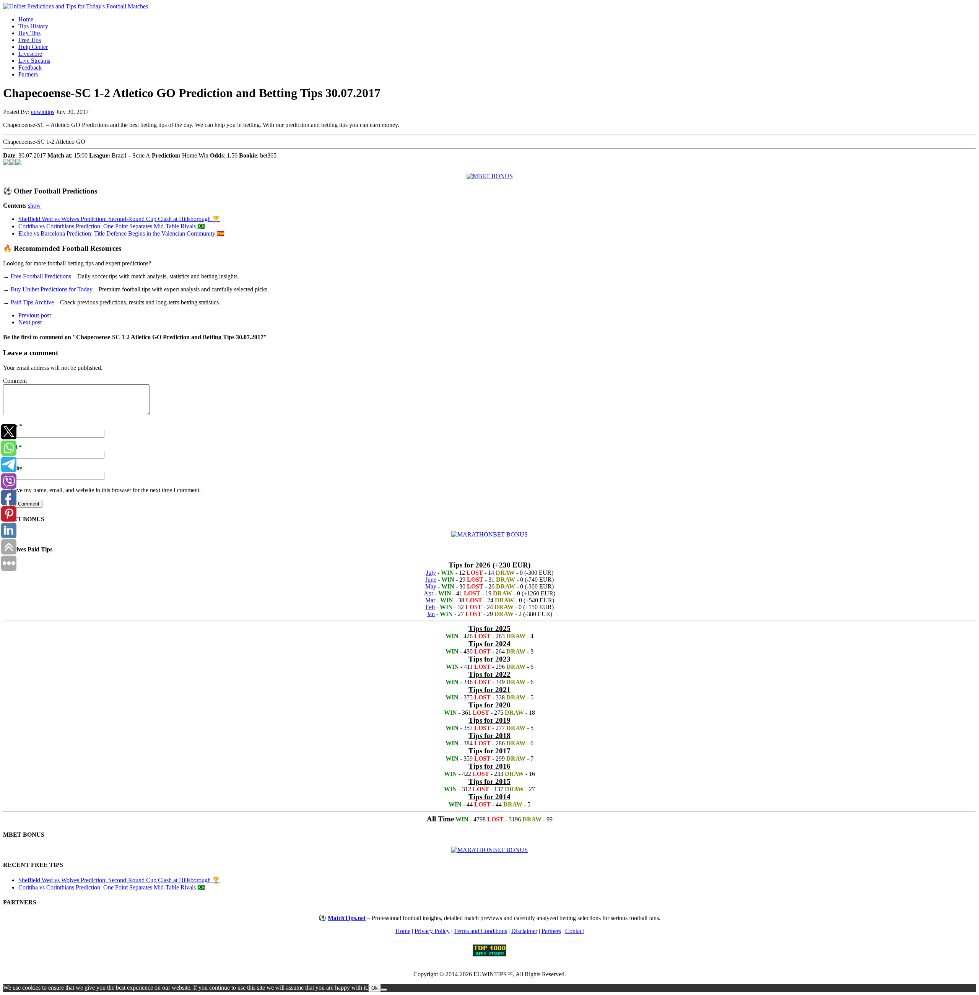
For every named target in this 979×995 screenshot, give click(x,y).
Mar (430, 600)
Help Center (33, 47)
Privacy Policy (432, 931)
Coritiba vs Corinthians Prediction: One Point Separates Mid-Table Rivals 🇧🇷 (111, 226)
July (431, 572)
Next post (30, 322)
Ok (374, 988)
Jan (431, 614)
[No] (384, 989)
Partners (28, 74)
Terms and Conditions (480, 931)
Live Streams (34, 60)
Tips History (33, 26)
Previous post (34, 315)
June (430, 579)
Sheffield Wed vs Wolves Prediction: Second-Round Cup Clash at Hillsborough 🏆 (119, 219)
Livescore (30, 53)
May (430, 586)
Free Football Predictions (41, 276)
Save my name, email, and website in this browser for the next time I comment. (106, 490)
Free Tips (29, 40)
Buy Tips (29, 33)
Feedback (30, 67)
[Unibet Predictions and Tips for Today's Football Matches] (489, 6)
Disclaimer (524, 931)
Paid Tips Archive (32, 302)
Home (25, 19)
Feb (430, 607)
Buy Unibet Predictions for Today (52, 289)
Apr (428, 593)
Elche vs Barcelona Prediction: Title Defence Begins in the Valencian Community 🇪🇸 (121, 233)
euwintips (42, 112)
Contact (574, 931)
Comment (15, 380)
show (34, 205)
